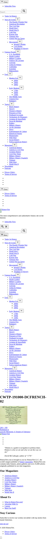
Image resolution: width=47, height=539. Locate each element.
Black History (14, 107)
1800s (16, 85)
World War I (13, 28)
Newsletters (9, 166)
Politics (11, 123)
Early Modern (14, 88)
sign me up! (4, 524)
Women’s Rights (20, 44)
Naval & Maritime (15, 121)
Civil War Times (15, 154)
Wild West (13, 138)
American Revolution (17, 24)
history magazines (26, 462)
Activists (12, 63)
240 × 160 (3, 428)
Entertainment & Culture (18, 131)
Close (5, 2)
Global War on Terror (17, 38)
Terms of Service (11, 174)
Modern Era (13, 78)
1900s (16, 83)
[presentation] (17, 19)
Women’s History (15, 111)
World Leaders (14, 56)
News (11, 129)
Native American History (18, 142)
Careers (7, 506)
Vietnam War (14, 36)
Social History (14, 140)
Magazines (8, 145)
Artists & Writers (15, 65)
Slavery (12, 109)
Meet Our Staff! (10, 508)
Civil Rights (18, 46)
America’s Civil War (16, 150)
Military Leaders (15, 58)
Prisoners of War (15, 113)
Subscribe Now (10, 6)
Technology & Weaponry (18, 117)
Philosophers (13, 71)
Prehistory (12, 101)
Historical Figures (15, 134)
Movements (13, 42)
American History (15, 148)
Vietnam (12, 160)
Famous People (10, 52)
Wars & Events (10, 20)
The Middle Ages (15, 97)
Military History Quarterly (18, 158)
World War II (14, 30)
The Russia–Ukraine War (18, 22)
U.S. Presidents (14, 54)
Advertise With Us (11, 504)
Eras (6, 74)
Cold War (12, 32)
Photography (13, 136)
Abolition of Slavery (21, 48)
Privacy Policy (10, 172)
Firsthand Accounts (16, 115)
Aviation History (15, 152)
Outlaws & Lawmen (16, 61)
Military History (15, 125)
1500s (16, 95)
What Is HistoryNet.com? (14, 502)
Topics (7, 104)
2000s (16, 80)
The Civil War (14, 26)
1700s (16, 90)
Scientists (12, 69)
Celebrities (13, 67)
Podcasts (8, 168)
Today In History (11, 16)
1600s (16, 93)
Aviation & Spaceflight (17, 119)
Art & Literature (15, 127)
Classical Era (13, 99)
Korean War (13, 34)
